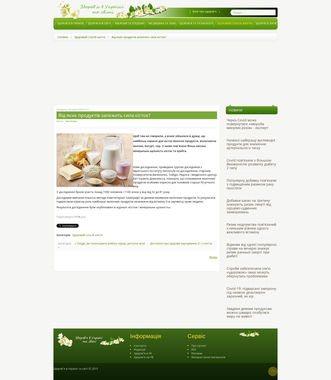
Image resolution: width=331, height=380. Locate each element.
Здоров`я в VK (143, 353)
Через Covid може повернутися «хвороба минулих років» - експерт (247, 124)
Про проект (198, 345)
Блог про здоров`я (205, 11)
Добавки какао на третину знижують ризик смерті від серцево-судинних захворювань (249, 206)
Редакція (139, 349)
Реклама (196, 353)
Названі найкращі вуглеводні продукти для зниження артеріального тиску (251, 144)
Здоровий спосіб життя (90, 37)
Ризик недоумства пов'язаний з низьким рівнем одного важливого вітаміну (251, 228)
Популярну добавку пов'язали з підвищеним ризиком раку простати (251, 184)
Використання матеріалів (208, 357)
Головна (62, 37)
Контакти (140, 345)
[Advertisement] (165, 72)
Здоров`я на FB (143, 357)
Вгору (213, 257)
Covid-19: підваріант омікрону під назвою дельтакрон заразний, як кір (251, 292)
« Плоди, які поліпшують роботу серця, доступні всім (110, 243)
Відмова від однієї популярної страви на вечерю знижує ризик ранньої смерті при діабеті (252, 250)
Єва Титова (71, 121)
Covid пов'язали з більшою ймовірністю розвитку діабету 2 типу (251, 164)
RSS (193, 349)
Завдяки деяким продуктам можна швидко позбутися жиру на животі (249, 312)
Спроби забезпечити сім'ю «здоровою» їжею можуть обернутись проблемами (249, 272)
